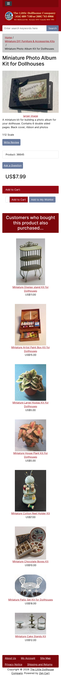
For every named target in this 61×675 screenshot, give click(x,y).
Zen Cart (44, 673)
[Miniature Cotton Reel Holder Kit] (30, 490)
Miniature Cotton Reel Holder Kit (30, 513)
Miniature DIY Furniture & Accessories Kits (30, 41)
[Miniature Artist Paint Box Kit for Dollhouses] (30, 324)
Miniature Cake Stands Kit (30, 636)
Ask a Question (13, 165)
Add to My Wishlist (42, 199)
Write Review (11, 142)
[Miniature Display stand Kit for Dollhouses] (30, 261)
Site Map (45, 658)
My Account (28, 658)
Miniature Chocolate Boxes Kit (30, 561)
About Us (10, 658)
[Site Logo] (30, 16)
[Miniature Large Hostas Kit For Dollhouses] (30, 382)
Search (52, 28)
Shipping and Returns (39, 664)
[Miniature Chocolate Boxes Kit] (30, 542)
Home (8, 37)
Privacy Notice (13, 664)
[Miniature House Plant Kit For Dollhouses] (30, 435)
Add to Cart (19, 199)
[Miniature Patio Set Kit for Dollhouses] (30, 585)
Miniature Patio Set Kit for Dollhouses (30, 599)
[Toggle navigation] (8, 3)
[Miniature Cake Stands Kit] (30, 623)
